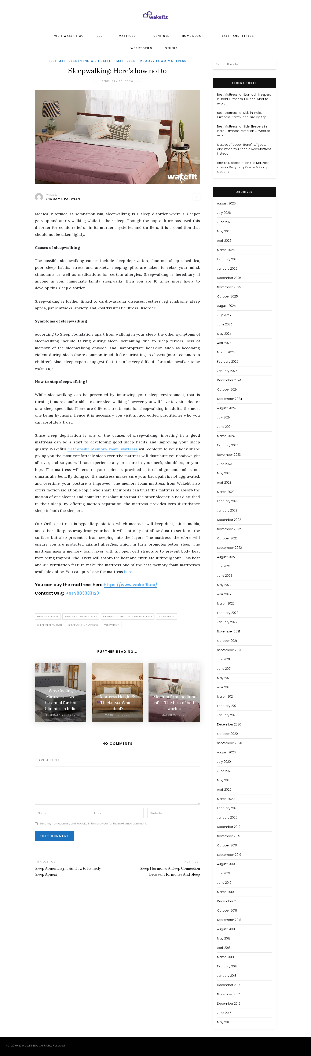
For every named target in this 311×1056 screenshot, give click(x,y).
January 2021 (226, 715)
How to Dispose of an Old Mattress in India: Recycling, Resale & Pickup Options (243, 167)
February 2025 (227, 361)
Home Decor (193, 36)
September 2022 (229, 548)
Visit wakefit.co (69, 36)
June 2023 (224, 464)
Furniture (160, 36)
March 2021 (225, 696)
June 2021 (224, 669)
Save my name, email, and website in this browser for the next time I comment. (93, 824)
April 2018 (224, 948)
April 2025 (224, 343)
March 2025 (226, 352)
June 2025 (224, 324)
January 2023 (227, 510)
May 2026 (224, 231)
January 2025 (227, 371)
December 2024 (229, 380)
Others (171, 48)
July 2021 (223, 659)
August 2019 (226, 864)
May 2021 (223, 678)
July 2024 (224, 417)
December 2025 (229, 278)
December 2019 (228, 827)
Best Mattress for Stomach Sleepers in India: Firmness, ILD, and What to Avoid (244, 99)
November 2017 (228, 994)
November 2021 (228, 631)
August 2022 (226, 557)
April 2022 (224, 594)
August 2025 (226, 306)
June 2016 (224, 1013)
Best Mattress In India (71, 61)
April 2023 (224, 482)
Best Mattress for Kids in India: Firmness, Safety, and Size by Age (242, 115)
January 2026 (227, 268)
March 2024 (226, 436)
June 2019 (224, 882)
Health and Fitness (237, 36)
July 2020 (224, 762)
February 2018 (227, 966)
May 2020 (224, 780)
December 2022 (229, 520)
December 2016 (228, 1003)
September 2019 (229, 855)
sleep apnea (166, 616)
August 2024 (226, 408)
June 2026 (224, 222)
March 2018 (225, 957)
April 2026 (224, 241)
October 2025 (227, 296)
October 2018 (227, 910)
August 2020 (226, 752)
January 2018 (227, 976)
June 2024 (224, 427)
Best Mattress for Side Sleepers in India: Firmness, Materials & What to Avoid (243, 130)
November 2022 (229, 529)
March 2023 (225, 492)
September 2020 (229, 743)
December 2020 (229, 724)
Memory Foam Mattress (163, 61)
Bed (100, 36)
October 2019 (227, 845)
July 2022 (224, 566)
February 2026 (227, 259)
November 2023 (229, 455)
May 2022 (224, 585)
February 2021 (227, 706)
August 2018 (226, 929)
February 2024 (227, 445)
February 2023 (227, 501)
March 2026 (226, 250)
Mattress (127, 36)
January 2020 (227, 817)
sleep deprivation (49, 625)
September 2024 (229, 399)
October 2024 (227, 389)
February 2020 (227, 808)
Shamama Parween (62, 199)
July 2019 (223, 873)
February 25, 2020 (117, 81)
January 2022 (227, 622)
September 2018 (229, 920)
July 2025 (224, 315)
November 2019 (228, 836)
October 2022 (227, 538)
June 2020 (224, 771)
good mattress (47, 616)
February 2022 (227, 613)
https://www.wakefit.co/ (130, 585)
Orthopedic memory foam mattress (127, 616)
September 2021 (229, 650)
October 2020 (227, 734)
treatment (111, 625)
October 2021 (227, 641)
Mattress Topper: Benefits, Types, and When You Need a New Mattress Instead (244, 149)
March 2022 (225, 603)
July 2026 (224, 213)
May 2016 (224, 1022)
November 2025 (229, 287)
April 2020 (224, 789)
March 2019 (225, 892)
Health (105, 61)
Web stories (141, 48)
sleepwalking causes (83, 625)
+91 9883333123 (82, 593)
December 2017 (228, 985)
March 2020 (226, 799)
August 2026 (226, 203)
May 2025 (224, 334)
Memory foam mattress (81, 616)
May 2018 (224, 938)
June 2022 (224, 575)
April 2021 (223, 687)
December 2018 (228, 901)
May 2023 (224, 473)
